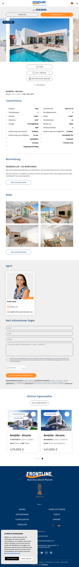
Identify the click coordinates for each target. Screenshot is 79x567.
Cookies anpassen (26, 558)
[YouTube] (41, 552)
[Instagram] (46, 552)
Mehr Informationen (18, 182)
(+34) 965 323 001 (42, 536)
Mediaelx (45, 565)
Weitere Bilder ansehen (41, 79)
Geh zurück (40, 85)
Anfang (22, 509)
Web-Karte (64, 562)
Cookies (57, 562)
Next (77, 40)
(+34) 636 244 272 (12, 307)
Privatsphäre (49, 562)
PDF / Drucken (41, 73)
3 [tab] (42, 459)
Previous (2, 40)
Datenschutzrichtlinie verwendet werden (20, 360)
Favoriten (22, 15)
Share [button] (41, 67)
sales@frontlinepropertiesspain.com (41, 541)
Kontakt (57, 519)
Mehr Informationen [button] (18, 252)
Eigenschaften (22, 519)
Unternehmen (22, 514)
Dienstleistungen (57, 509)
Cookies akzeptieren (12, 558)
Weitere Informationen (12, 553)
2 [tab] (39, 459)
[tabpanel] (22, 431)
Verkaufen (22, 525)
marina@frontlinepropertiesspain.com (20, 312)
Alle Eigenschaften (39, 403)
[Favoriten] (33, 414)
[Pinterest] (51, 552)
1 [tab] (37, 459)
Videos (57, 514)
